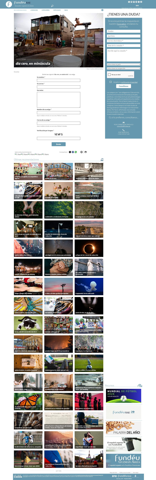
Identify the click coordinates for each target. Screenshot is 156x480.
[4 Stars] (38, 154)
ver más (58, 471)
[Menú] (102, 10)
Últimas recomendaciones (26, 159)
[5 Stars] (45, 154)
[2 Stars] (24, 154)
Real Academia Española (136, 8)
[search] (52, 6)
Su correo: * (40, 83)
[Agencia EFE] (137, 6)
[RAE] (141, 5)
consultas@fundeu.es (123, 126)
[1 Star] (18, 154)
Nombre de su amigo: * (44, 109)
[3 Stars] (31, 154)
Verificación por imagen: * (45, 130)
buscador (121, 23)
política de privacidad (129, 82)
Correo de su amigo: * (44, 120)
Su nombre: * (41, 77)
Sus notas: (40, 90)
